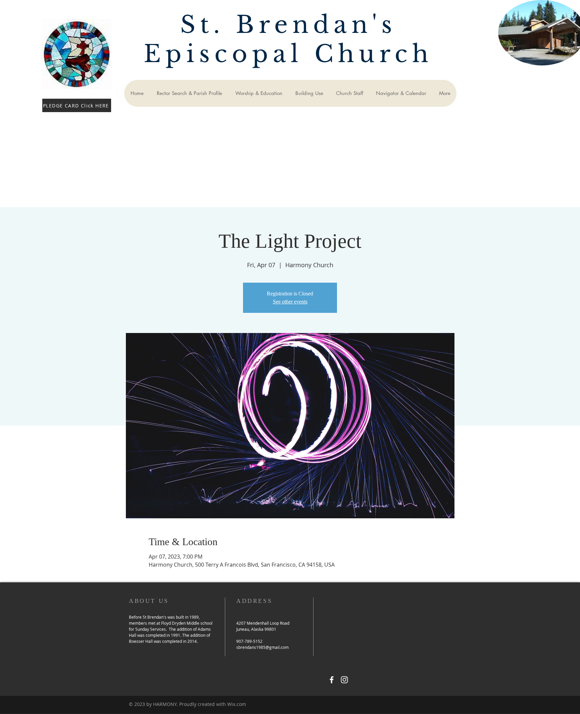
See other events (290, 301)
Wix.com (236, 704)
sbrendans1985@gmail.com (262, 647)
